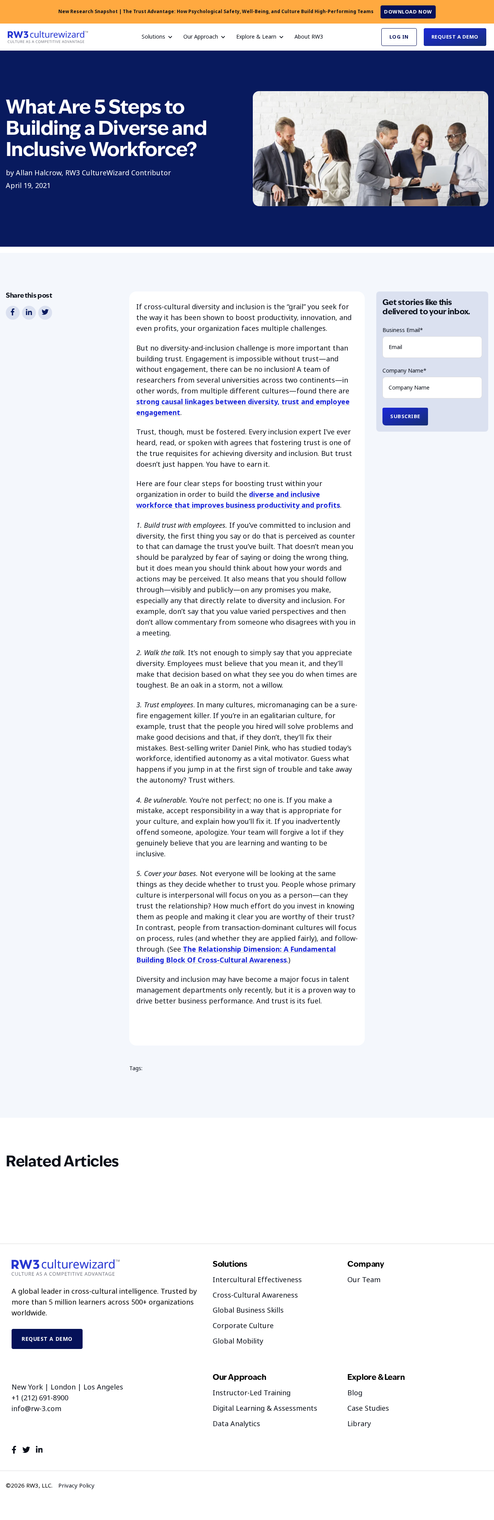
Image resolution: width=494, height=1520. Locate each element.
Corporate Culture (243, 1326)
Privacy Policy (76, 1485)
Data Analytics (236, 1424)
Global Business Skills (248, 1310)
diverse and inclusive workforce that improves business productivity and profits (238, 500)
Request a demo (47, 1339)
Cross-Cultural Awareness (255, 1295)
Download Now (408, 11)
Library (359, 1424)
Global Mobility (238, 1341)
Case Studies (368, 1408)
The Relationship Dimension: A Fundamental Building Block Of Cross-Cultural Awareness (236, 954)
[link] (48, 37)
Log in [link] (399, 37)
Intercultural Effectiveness (257, 1280)
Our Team (364, 1280)
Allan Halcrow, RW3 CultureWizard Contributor (93, 173)
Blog (354, 1393)
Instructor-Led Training (252, 1393)
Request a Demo (455, 37)
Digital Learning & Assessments (265, 1408)
